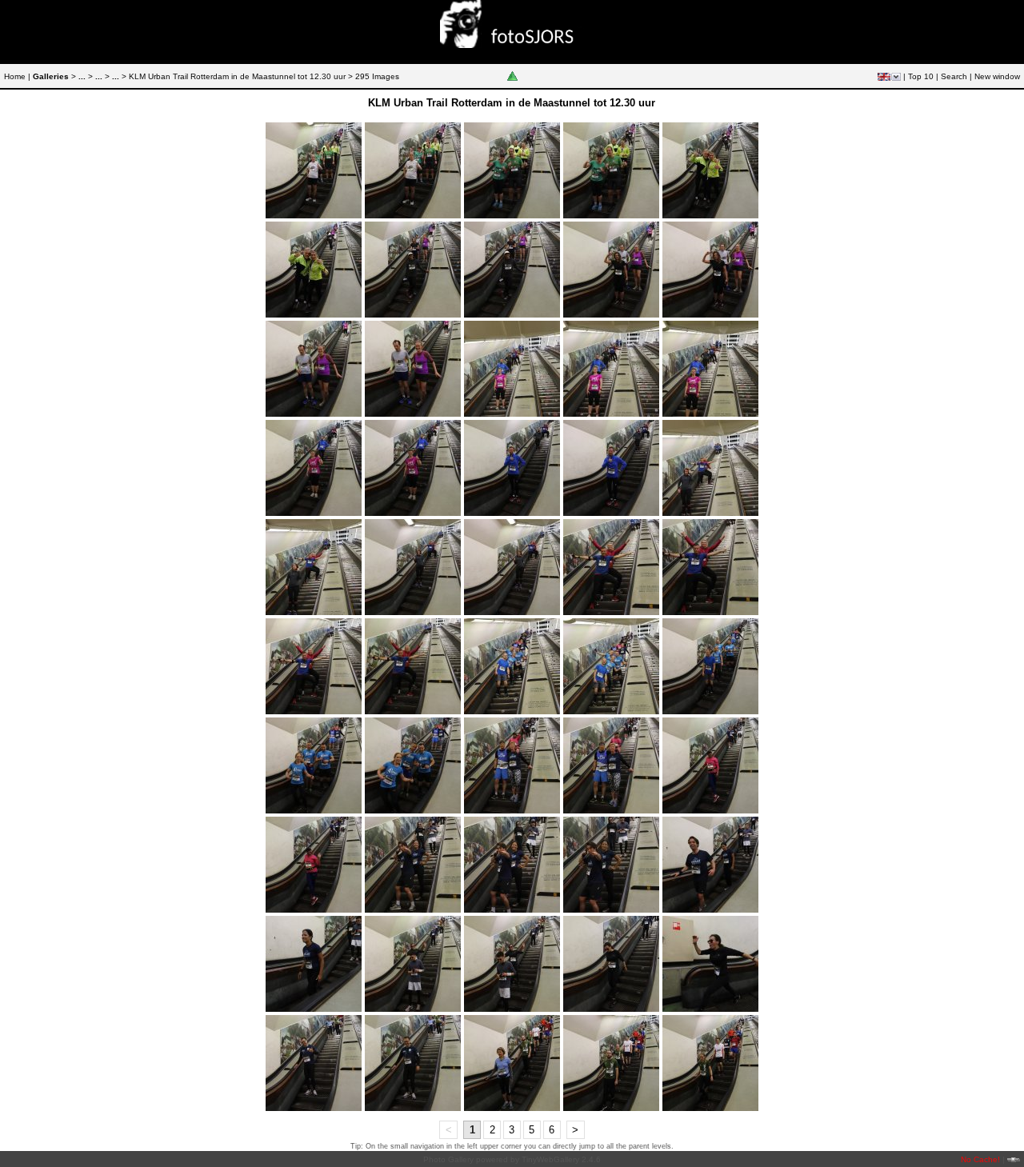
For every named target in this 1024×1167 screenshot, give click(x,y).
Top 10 (921, 76)
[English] (884, 77)
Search (954, 76)
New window (997, 76)
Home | (17, 76)
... (82, 76)
